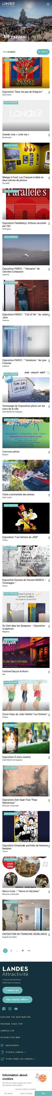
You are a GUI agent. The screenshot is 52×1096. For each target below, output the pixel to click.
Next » (28, 950)
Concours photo (11, 451)
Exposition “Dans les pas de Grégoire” (22, 91)
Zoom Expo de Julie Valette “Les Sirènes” (24, 714)
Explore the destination (16, 1017)
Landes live (8, 1031)
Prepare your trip (12, 1024)
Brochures (12, 1045)
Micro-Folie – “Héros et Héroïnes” (21, 891)
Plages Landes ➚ (16, 1052)
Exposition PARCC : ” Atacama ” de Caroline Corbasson (21, 270)
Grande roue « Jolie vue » (15, 134)
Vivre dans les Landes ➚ (20, 1059)
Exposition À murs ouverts (16, 757)
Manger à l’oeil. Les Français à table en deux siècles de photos (22, 179)
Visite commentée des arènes (18, 494)
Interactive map (11, 1037)
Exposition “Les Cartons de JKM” (20, 537)
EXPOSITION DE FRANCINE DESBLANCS (24, 934)
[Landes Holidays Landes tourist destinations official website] (8, 4)
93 (23, 951)
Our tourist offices (17, 1000)
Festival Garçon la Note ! (15, 671)
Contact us (12, 990)
